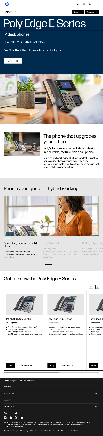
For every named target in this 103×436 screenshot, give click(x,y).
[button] (48, 264)
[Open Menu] (96, 4)
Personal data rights (28, 424)
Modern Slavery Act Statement (50, 422)
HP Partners (9, 406)
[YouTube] (22, 417)
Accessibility (32, 422)
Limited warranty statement (13, 426)
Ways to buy (9, 393)
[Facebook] (11, 417)
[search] (78, 4)
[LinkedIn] (5, 417)
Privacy (89, 422)
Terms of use (42, 424)
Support (7, 400)
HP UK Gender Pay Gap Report (74, 422)
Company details (77, 424)
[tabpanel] (21, 247)
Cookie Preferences (11, 424)
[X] (16, 417)
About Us (7, 387)
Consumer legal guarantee (59, 424)
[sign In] (90, 4)
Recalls (7, 422)
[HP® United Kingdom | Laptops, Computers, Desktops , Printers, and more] (7, 4)
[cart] (84, 4)
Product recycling (18, 422)
